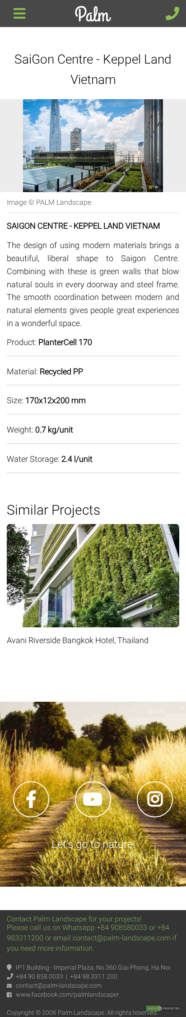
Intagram (155, 799)
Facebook (31, 799)
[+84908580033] (172, 7)
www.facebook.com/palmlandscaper (67, 994)
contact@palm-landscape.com (59, 985)
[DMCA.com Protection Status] (163, 1008)
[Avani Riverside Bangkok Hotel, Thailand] (93, 530)
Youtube (93, 799)
